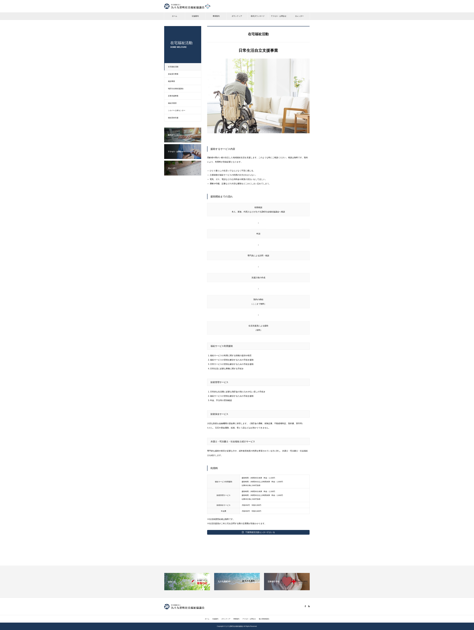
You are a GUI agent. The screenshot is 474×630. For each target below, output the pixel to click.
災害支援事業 (173, 96)
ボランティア (237, 16)
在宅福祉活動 (173, 67)
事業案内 (216, 16)
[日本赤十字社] (287, 589)
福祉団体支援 (173, 118)
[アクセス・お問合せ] (182, 157)
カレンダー (299, 16)
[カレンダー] (182, 174)
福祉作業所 (172, 103)
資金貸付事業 (173, 74)
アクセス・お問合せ (278, 16)
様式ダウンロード (258, 16)
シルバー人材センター (176, 110)
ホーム (174, 16)
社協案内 (195, 16)
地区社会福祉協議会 (176, 89)
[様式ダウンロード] (182, 141)
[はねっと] (187, 589)
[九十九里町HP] (237, 589)
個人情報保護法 (264, 619)
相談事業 (171, 81)
